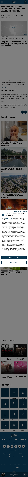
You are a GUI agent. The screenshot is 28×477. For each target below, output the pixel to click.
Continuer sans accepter (20, 211)
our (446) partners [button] (8, 218)
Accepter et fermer (14, 257)
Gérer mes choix (14, 262)
